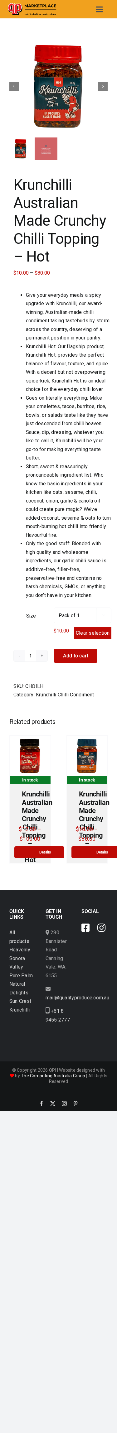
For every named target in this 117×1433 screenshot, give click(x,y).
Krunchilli (19, 1010)
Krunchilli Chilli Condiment (65, 695)
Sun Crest (20, 1001)
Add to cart (76, 656)
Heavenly (19, 950)
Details (45, 852)
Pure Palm (21, 976)
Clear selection (93, 633)
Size (31, 616)
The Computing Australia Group (53, 1075)
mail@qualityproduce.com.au (77, 998)
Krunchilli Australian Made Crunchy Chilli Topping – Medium (94, 823)
